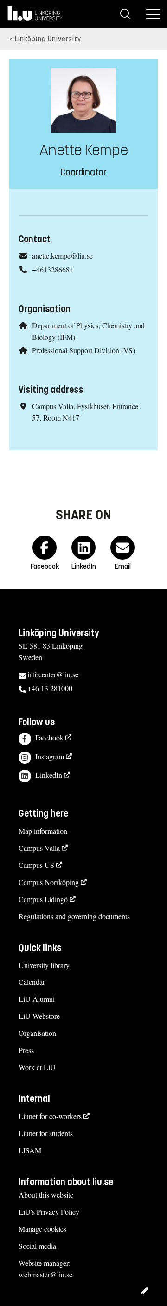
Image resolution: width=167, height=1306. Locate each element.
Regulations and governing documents (74, 916)
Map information (43, 831)
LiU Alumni (37, 999)
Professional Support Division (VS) (83, 350)
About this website (46, 1194)
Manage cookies (42, 1229)
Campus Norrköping (49, 882)
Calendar (32, 982)
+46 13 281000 (49, 688)
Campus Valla (39, 848)
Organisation (37, 1033)
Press (26, 1050)
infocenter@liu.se (52, 674)
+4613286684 (52, 269)
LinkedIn (48, 775)
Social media (37, 1246)
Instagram (49, 756)
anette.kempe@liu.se (62, 255)
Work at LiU (37, 1067)
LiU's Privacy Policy (49, 1211)
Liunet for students (46, 1133)
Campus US (36, 865)
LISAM (30, 1150)
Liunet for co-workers (50, 1116)
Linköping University (48, 39)
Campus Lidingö (43, 899)
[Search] (125, 14)
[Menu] (153, 14)
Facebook (49, 737)
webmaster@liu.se (45, 1274)
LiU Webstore (39, 1016)
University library (44, 965)
